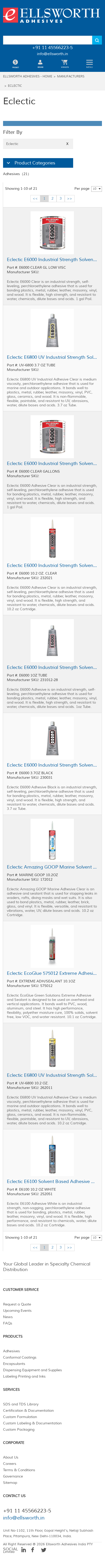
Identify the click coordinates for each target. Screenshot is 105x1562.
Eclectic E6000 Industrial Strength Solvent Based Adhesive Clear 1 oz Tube (52, 667)
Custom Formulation (20, 1417)
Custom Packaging (18, 1429)
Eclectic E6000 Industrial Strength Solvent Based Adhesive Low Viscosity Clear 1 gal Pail (52, 259)
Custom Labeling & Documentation (32, 1423)
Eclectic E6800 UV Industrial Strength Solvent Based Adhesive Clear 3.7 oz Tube (52, 357)
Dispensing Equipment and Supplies (32, 1370)
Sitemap (10, 1483)
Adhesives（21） (17, 174)
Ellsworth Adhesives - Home (27, 76)
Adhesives (11, 1351)
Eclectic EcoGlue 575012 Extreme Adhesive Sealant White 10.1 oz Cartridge (52, 973)
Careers (9, 1464)
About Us (10, 1457)
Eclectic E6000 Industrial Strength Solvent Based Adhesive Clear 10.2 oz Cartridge (52, 565)
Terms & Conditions (19, 1470)
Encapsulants (14, 1364)
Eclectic (15, 86)
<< (35, 198)
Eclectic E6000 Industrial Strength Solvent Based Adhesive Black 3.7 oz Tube (52, 765)
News (8, 1317)
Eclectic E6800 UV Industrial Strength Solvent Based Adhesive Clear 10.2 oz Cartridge (52, 1075)
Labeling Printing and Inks (24, 1376)
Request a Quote (17, 1304)
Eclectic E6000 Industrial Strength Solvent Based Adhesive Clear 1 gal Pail (52, 463)
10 (94, 189)
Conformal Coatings (19, 1357)
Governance (13, 1476)
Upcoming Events (17, 1310)
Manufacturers (70, 76)
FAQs (7, 1323)
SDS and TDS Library (20, 1404)
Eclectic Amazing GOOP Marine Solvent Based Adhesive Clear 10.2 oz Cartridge (52, 867)
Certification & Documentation (28, 1410)
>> (69, 198)
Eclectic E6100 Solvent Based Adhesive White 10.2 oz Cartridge (52, 1181)
